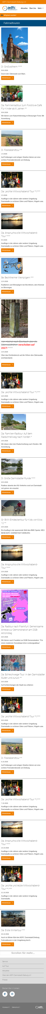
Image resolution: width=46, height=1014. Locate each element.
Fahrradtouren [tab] (12, 23)
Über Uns (32, 8)
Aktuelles (24, 8)
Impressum (5, 1007)
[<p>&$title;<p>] (14, 44)
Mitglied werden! (10, 15)
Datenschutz (15, 1007)
